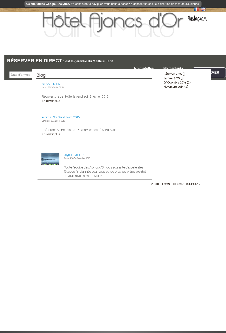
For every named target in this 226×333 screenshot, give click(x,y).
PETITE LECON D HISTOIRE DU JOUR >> (176, 184)
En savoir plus (51, 101)
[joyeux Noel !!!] (51, 164)
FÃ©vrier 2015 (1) (175, 74)
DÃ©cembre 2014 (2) (177, 82)
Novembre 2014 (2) (176, 87)
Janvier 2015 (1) (174, 78)
